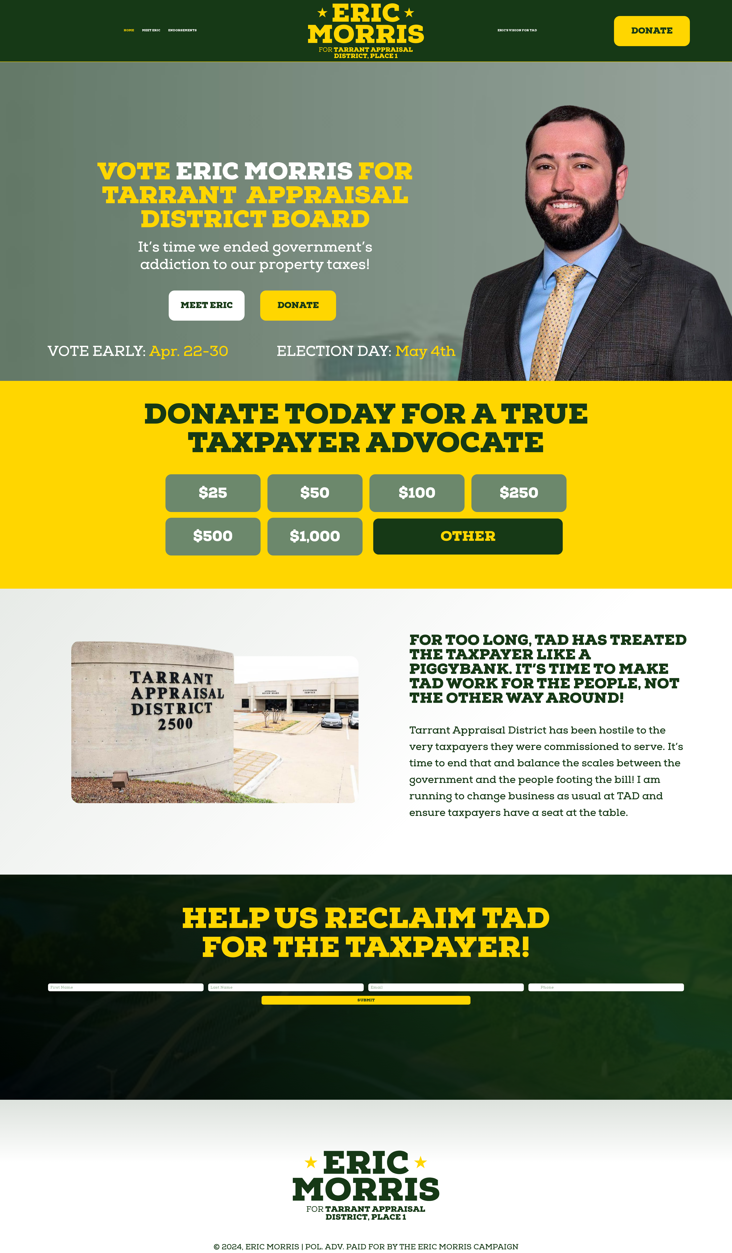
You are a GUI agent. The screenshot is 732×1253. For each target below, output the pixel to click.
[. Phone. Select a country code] (535, 987)
